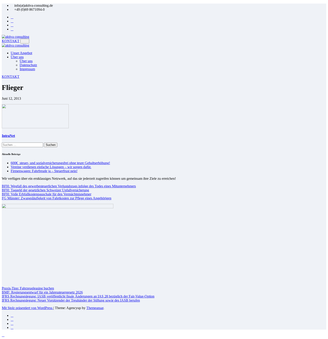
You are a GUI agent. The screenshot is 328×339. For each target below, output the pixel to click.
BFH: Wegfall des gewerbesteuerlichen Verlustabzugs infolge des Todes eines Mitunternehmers (69, 186)
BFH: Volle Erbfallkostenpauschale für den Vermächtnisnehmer (46, 194)
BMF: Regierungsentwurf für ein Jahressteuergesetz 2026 (42, 292)
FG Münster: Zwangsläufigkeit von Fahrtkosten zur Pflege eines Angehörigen (56, 198)
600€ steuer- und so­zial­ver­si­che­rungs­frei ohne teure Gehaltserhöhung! (60, 163)
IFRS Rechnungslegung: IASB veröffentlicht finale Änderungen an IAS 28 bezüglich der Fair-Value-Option (78, 296)
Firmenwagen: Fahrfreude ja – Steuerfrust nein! (44, 171)
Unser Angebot (21, 53)
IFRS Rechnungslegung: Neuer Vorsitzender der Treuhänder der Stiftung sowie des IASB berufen (71, 300)
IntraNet (8, 136)
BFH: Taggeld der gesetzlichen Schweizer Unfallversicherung (45, 190)
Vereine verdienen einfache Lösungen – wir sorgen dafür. (51, 167)
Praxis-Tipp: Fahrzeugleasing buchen (28, 288)
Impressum (27, 69)
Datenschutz (28, 65)
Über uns (17, 57)
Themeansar (94, 308)
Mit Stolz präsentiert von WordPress (27, 308)
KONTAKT (10, 41)
